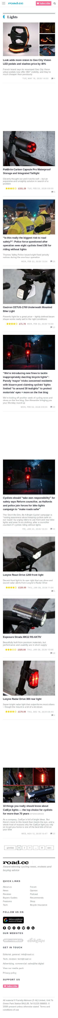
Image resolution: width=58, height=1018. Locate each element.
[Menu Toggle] (3, 3)
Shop (32, 901)
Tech (5, 905)
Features (7, 901)
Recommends (36, 897)
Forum (33, 887)
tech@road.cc (24, 959)
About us (7, 887)
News (5, 890)
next (49, 848)
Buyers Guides (10, 897)
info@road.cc (27, 954)
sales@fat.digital (36, 963)
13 (42, 847)
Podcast (34, 894)
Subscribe (45, 3)
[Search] (55, 3)
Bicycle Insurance (38, 905)
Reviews (7, 894)
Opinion (34, 890)
